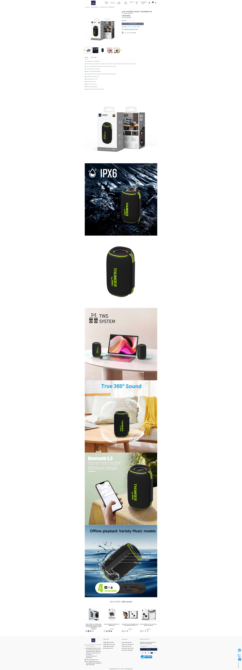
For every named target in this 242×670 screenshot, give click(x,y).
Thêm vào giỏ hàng (102, 622)
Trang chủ (106, 2)
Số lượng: (124, 20)
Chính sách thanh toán (127, 648)
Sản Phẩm (119, 2)
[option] (102, 28)
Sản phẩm (121, 602)
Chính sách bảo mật (127, 642)
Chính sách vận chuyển (127, 644)
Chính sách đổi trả (126, 646)
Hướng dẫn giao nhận (108, 646)
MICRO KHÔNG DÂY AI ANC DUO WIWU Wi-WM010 (148, 625)
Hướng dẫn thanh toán (109, 644)
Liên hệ (136, 2)
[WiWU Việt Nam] (93, 3)
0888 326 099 (130, 26)
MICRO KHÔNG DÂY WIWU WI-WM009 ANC (112, 625)
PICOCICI (112, 2)
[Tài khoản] (149, 3)
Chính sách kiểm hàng (127, 650)
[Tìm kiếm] (155, 3)
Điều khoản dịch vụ (108, 648)
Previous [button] (84, 50)
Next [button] (121, 50)
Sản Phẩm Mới (143, 2)
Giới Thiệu (125, 2)
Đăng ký (149, 649)
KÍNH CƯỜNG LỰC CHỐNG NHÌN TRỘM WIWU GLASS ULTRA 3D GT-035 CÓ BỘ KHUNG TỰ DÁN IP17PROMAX (94, 626)
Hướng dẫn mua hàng (108, 642)
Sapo (132, 668)
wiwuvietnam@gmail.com (92, 659)
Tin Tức (131, 2)
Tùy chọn (139, 622)
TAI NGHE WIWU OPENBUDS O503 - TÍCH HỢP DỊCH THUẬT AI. (130, 625)
